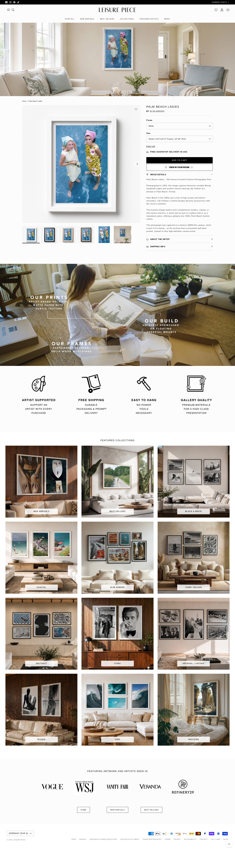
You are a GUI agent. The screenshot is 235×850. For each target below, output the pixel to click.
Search (82, 839)
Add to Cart (179, 160)
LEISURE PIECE (19, 840)
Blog (225, 839)
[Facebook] (6, 2)
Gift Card (215, 839)
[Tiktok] (18, 2)
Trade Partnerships (152, 839)
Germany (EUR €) (219, 2)
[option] (81, 164)
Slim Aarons (157, 111)
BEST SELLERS (107, 19)
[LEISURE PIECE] (117, 10)
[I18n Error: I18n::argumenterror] (179, 167)
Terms (167, 839)
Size (148, 133)
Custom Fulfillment (129, 839)
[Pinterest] (14, 2)
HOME (83, 810)
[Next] (137, 164)
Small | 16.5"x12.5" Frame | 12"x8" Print (167, 139)
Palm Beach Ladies (35, 101)
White (151, 126)
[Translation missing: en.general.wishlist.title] (216, 9)
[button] (136, 109)
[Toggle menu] (8, 10)
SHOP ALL (70, 19)
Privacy (177, 839)
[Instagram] (10, 2)
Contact (204, 839)
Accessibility (190, 839)
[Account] (222, 9)
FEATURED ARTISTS (149, 19)
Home (24, 101)
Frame (149, 120)
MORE (167, 19)
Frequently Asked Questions (103, 839)
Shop (73, 839)
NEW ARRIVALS (87, 19)
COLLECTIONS (127, 19)
